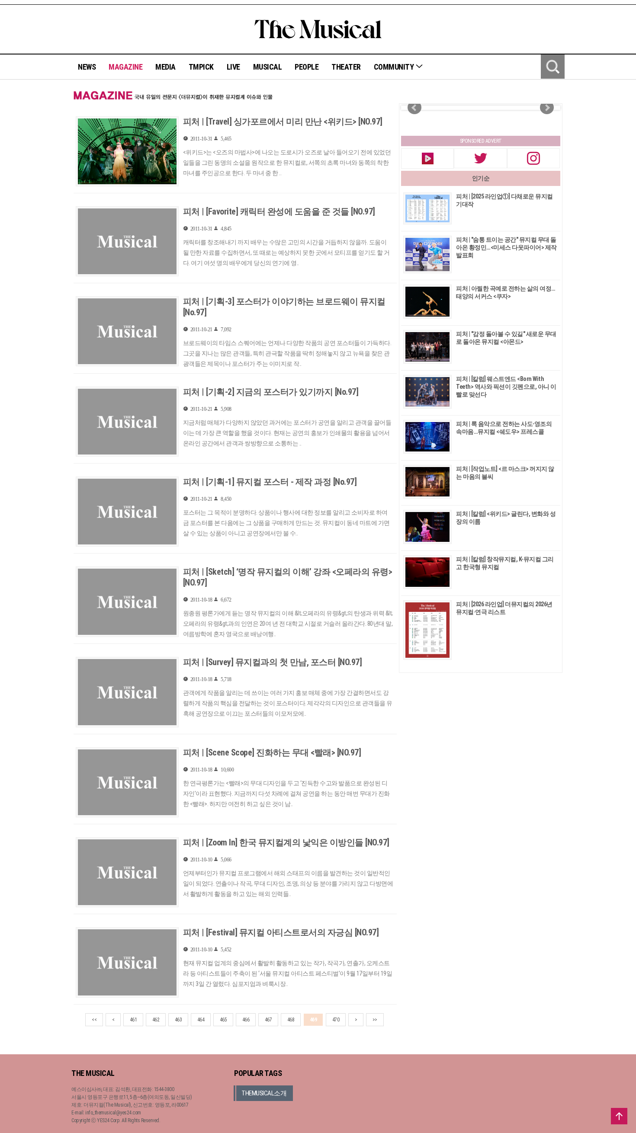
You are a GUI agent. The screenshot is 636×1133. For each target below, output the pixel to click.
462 (156, 1020)
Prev (414, 108)
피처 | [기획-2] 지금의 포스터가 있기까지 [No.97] (271, 392)
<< (94, 1020)
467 (268, 1020)
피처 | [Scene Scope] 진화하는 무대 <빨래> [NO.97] (272, 752)
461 (133, 1020)
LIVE (233, 66)
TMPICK (201, 66)
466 (246, 1020)
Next (547, 108)
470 (336, 1020)
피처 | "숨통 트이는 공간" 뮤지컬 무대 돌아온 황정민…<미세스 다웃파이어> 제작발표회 (506, 247)
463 (178, 1020)
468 (291, 1020)
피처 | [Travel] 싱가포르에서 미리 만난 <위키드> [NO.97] (282, 121)
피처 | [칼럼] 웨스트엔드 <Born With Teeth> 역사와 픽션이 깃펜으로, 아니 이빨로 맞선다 (506, 386)
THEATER (346, 66)
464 (201, 1020)
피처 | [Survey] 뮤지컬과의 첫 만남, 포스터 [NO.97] (272, 662)
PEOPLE (306, 66)
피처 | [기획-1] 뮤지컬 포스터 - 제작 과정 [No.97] (270, 482)
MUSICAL (267, 66)
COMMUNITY (394, 66)
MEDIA (165, 66)
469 (313, 1020)
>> (375, 1020)
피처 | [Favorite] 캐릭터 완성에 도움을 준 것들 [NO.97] (279, 211)
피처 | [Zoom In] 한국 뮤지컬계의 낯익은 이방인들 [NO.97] (286, 842)
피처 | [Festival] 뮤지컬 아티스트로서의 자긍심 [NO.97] (281, 932)
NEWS (87, 66)
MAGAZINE (125, 66)
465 (223, 1020)
